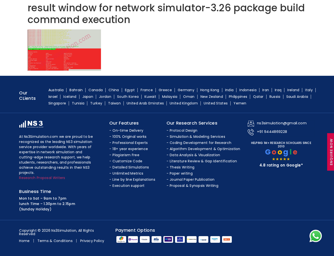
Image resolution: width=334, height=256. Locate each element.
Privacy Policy (92, 241)
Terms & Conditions (55, 241)
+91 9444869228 (272, 131)
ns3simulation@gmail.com (282, 123)
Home (24, 241)
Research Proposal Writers (42, 177)
